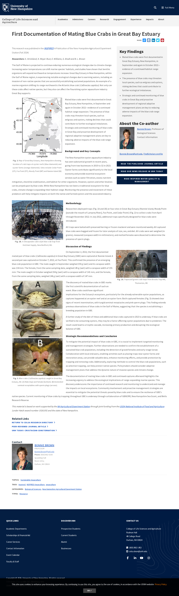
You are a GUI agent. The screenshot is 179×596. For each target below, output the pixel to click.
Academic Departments (16, 528)
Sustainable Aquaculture (31, 480)
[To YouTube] (143, 558)
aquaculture (51, 484)
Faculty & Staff (12, 561)
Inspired (22, 484)
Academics (63, 19)
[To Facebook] (129, 558)
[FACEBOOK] (148, 40)
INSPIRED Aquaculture (36, 484)
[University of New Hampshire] (19, 7)
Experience (136, 19)
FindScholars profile (153, 153)
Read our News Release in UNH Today (142, 171)
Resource (24, 493)
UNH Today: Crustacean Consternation (33, 430)
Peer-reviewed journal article (29, 426)
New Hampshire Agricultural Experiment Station (62, 489)
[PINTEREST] (162, 40)
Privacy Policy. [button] (161, 584)
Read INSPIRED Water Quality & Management (142, 180)
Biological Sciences (33, 489)
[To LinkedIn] (137, 558)
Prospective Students (70, 528)
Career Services (13, 542)
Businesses (66, 548)
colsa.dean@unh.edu (138, 551)
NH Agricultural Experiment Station (73, 406)
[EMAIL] (144, 40)
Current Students (69, 535)
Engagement (120, 19)
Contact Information (15, 548)
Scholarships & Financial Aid (18, 535)
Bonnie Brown (144, 129)
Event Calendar (13, 555)
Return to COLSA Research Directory (32, 422)
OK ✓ (89, 590)
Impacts (150, 19)
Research (104, 19)
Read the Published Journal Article (142, 163)
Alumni (64, 542)
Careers (91, 19)
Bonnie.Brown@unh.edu (131, 153)
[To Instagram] (150, 558)
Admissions (77, 19)
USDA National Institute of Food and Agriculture (142, 406)
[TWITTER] (158, 40)
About (161, 19)
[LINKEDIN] (153, 40)
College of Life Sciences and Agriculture (20, 21)
